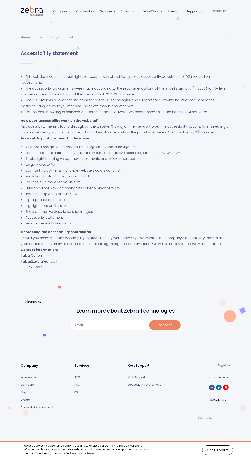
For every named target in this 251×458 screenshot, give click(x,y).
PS (76, 392)
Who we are (29, 377)
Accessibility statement (37, 407)
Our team (27, 384)
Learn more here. (82, 453)
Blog (24, 392)
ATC (77, 377)
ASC (77, 384)
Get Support (136, 377)
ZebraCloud (150, 11)
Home (25, 37)
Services (106, 11)
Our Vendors (85, 11)
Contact (164, 325)
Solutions (127, 11)
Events (173, 11)
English (222, 365)
